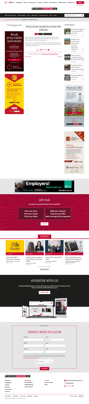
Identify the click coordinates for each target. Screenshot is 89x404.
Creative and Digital (21, 15)
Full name (26, 337)
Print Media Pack (29, 382)
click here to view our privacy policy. (31, 358)
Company (26, 348)
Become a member (48, 382)
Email (47, 343)
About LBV (7, 380)
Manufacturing (35, 15)
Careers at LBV (8, 389)
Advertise (40, 2)
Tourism (55, 15)
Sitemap (36, 396)
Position (25, 343)
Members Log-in (80, 4)
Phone (47, 348)
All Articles (29, 396)
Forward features (32, 2)
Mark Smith (40, 34)
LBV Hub (46, 2)
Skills (51, 15)
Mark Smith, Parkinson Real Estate (50, 54)
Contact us (7, 391)
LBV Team (7, 387)
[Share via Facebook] (46, 49)
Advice (36, 34)
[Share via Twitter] (43, 49)
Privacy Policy (8, 396)
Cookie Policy (15, 396)
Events (25, 2)
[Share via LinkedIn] (41, 49)
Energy (28, 15)
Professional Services (43, 15)
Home (6, 19)
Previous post (28, 56)
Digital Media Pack (29, 384)
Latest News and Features (15, 19)
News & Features (53, 2)
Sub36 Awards (71, 2)
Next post (60, 56)
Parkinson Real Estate (48, 34)
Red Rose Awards (62, 2)
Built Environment (12, 15)
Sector (47, 337)
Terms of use (22, 396)
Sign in (46, 384)
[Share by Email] (48, 49)
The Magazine (19, 2)
